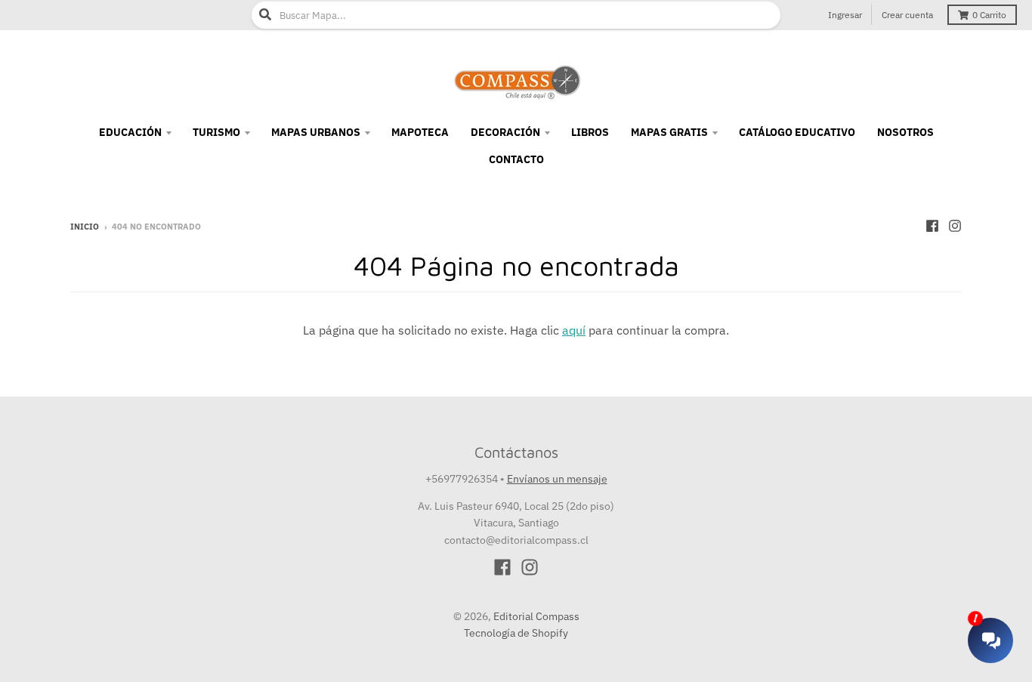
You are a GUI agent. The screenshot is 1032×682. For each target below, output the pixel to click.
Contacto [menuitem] (516, 159)
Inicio (84, 226)
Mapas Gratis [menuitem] (669, 132)
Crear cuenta (907, 14)
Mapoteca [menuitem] (420, 132)
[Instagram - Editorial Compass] (955, 226)
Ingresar (845, 14)
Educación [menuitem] (130, 132)
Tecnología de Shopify (516, 633)
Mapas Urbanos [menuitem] (315, 132)
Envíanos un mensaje (557, 479)
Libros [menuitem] (590, 132)
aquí (574, 330)
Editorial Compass (536, 616)
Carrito (989, 14)
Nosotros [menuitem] (905, 132)
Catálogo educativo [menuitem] (797, 132)
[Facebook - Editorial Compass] (932, 226)
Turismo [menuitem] (216, 132)
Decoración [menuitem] (505, 132)
